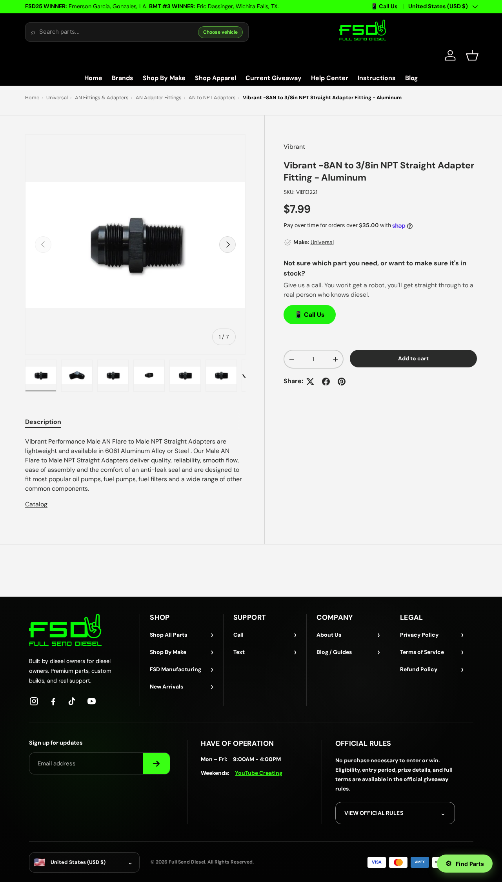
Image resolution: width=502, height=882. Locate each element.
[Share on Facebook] (326, 381)
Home (93, 78)
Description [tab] (43, 422)
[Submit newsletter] (156, 763)
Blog (411, 78)
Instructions (377, 78)
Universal (57, 97)
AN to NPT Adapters (212, 97)
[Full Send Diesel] (65, 630)
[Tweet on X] (310, 381)
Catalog (36, 504)
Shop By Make (164, 78)
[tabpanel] (135, 473)
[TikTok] (72, 701)
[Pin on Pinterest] (341, 381)
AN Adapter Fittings (159, 97)
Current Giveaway (274, 78)
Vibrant (294, 146)
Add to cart (413, 358)
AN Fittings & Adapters (102, 97)
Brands (122, 78)
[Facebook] (53, 701)
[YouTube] (91, 701)
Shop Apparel (215, 78)
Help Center (329, 78)
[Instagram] (34, 701)
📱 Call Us (384, 6)
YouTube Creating (258, 772)
